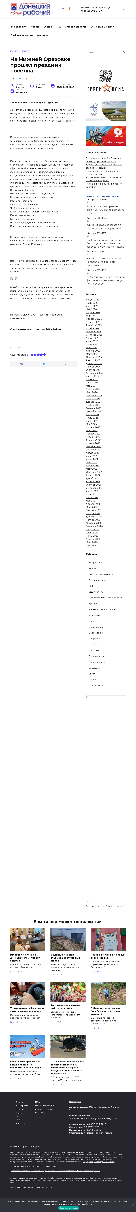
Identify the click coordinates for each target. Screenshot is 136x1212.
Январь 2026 (93, 322)
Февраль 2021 (93, 510)
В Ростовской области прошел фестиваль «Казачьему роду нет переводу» (106, 280)
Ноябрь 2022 (93, 443)
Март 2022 (91, 469)
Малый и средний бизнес (103, 609)
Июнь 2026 (92, 306)
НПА (58, 27)
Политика (94, 650)
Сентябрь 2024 (94, 373)
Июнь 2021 (92, 497)
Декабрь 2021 (93, 478)
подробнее (61, 1201)
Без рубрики (96, 562)
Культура (93, 603)
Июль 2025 (92, 341)
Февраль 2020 (94, 545)
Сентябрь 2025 (94, 335)
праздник (17, 347)
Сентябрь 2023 (94, 411)
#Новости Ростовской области (103, 196)
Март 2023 (91, 430)
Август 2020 (92, 529)
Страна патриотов (76, 27)
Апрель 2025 (93, 351)
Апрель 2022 (93, 465)
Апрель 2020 (93, 539)
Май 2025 (91, 347)
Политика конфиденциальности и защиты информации (34, 1166)
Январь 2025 (93, 360)
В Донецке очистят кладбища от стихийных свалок (65, 958)
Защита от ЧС (96, 592)
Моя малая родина (44, 1106)
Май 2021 (91, 501)
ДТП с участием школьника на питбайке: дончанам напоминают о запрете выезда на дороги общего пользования (67, 1067)
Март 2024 (91, 392)
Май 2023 (91, 424)
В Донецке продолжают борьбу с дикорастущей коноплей (105, 1011)
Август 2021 (92, 491)
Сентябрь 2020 (94, 526)
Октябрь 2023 (93, 408)
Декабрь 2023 (94, 402)
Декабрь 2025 (94, 325)
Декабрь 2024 (94, 363)
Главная (19, 1102)
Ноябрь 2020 (93, 520)
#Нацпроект (18, 27)
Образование (96, 627)
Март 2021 (91, 507)
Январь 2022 (93, 475)
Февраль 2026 (94, 319)
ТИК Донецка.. (96, 685)
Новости (35, 27)
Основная (94, 644)
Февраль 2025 (94, 357)
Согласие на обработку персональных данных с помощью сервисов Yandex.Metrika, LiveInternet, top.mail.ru (55, 1171)
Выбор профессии (22, 35)
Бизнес (93, 568)
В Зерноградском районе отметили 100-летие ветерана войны (105, 210)
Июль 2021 (92, 494)
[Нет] (132, 1205)
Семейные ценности (103, 27)
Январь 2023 (93, 437)
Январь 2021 (93, 513)
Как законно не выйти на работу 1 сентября (65, 1006)
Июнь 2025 (92, 344)
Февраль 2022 (94, 472)
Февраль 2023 (94, 433)
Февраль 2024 (94, 395)
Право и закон (96, 656)
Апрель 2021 (93, 504)
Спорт (92, 673)
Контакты (42, 35)
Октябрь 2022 (93, 446)
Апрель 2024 (93, 389)
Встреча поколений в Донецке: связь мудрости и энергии (26, 958)
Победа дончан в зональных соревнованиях (108, 956)
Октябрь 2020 (94, 523)
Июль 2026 (92, 303)
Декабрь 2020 (94, 516)
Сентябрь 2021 (94, 488)
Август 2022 (92, 453)
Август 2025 (92, 338)
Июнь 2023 (92, 421)
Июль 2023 (92, 418)
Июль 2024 (92, 379)
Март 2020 (92, 542)
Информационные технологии (105, 597)
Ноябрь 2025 (93, 328)
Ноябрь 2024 (93, 366)
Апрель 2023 (93, 427)
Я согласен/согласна (69, 1208)
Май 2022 (91, 462)
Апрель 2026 (93, 312)
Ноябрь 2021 (93, 481)
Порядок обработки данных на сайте (98, 1162)
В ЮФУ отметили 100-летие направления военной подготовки (104, 262)
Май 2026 (91, 309)
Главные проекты (98, 580)
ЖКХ (91, 586)
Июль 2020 (92, 532)
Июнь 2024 (92, 382)
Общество (94, 638)
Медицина (94, 615)
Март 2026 (91, 315)
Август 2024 (92, 376)
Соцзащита (95, 668)
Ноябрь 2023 (93, 405)
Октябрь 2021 (93, 485)
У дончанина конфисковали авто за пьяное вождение (27, 1009)
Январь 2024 (93, 398)
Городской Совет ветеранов (44, 1110)
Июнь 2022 (92, 459)
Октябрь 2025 (93, 331)
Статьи (48, 27)
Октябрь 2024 (93, 370)
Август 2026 (92, 299)
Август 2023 (92, 414)
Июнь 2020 (92, 536)
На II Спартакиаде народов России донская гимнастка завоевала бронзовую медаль (105, 243)
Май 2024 (91, 386)
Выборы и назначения (101, 574)
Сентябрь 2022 (94, 449)
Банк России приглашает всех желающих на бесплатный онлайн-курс (25, 1064)
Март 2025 (91, 354)
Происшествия (97, 662)
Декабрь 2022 (94, 440)
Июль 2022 (92, 456)
